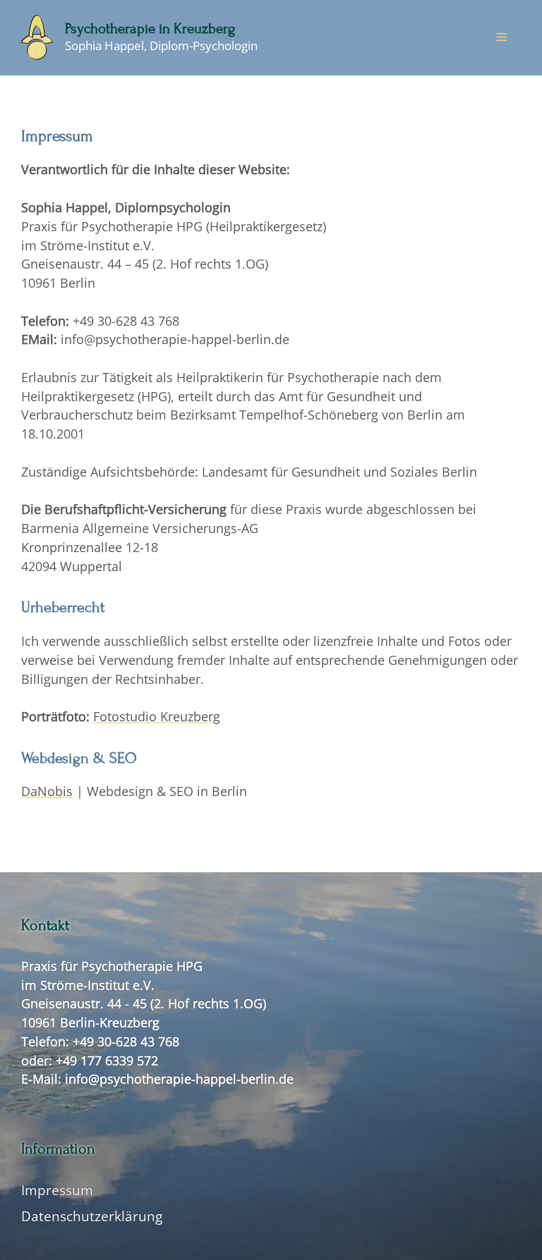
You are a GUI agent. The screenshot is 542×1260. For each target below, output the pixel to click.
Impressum (57, 1190)
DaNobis (47, 791)
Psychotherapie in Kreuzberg (150, 28)
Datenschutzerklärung (91, 1216)
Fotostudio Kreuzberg (156, 716)
